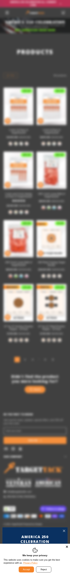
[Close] (64, 530)
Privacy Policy (30, 563)
